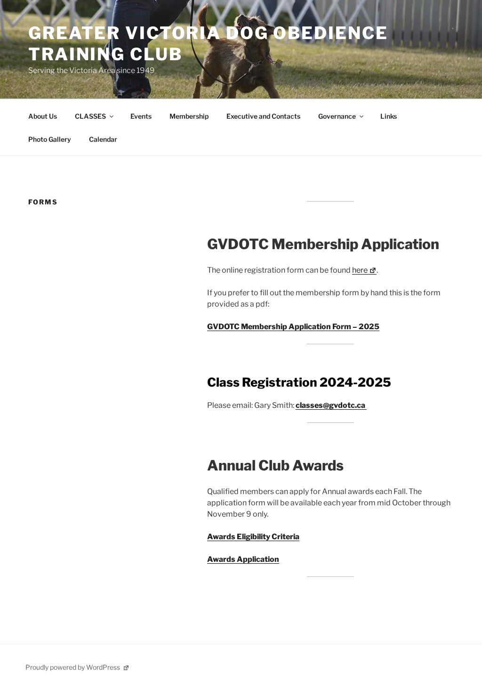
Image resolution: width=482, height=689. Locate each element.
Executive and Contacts (263, 116)
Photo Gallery (49, 139)
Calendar (103, 139)
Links (388, 116)
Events (141, 116)
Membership (189, 116)
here (360, 270)
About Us (42, 116)
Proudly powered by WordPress (73, 667)
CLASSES (90, 116)
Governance (337, 116)
